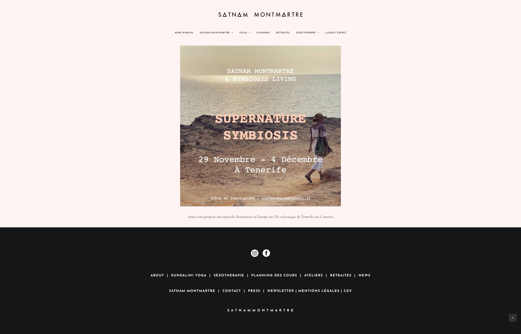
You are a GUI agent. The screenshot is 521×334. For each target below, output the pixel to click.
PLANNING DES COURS (274, 275)
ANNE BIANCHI (184, 33)
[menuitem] (185, 32)
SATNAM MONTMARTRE (192, 291)
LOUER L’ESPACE (335, 33)
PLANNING (263, 33)
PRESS (254, 291)
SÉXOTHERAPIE (229, 275)
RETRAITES (283, 33)
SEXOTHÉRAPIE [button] (306, 33)
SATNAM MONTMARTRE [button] (215, 33)
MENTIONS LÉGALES (318, 291)
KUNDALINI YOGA (189, 275)
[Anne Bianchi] (260, 13)
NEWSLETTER (280, 291)
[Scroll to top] (513, 317)
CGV (348, 291)
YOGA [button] (243, 33)
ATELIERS (313, 275)
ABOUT (157, 275)
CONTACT (231, 291)
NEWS (364, 275)
